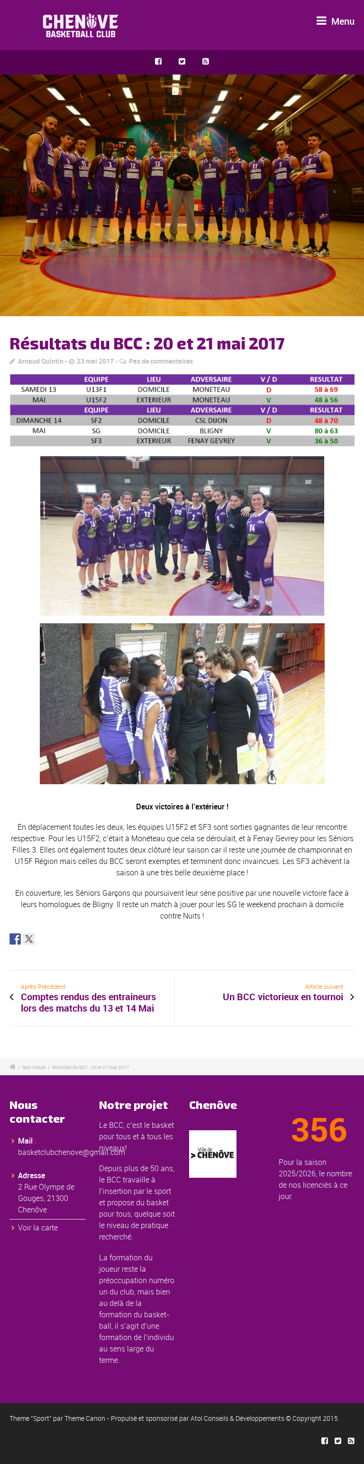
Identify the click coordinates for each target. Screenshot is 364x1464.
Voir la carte (38, 1227)
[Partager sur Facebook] (15, 939)
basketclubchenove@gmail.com (71, 1152)
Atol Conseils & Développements (237, 1418)
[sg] (182, 195)
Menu (342, 21)
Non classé (34, 1067)
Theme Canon (84, 1418)
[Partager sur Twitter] (29, 939)
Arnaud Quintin (41, 361)
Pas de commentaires (161, 361)
